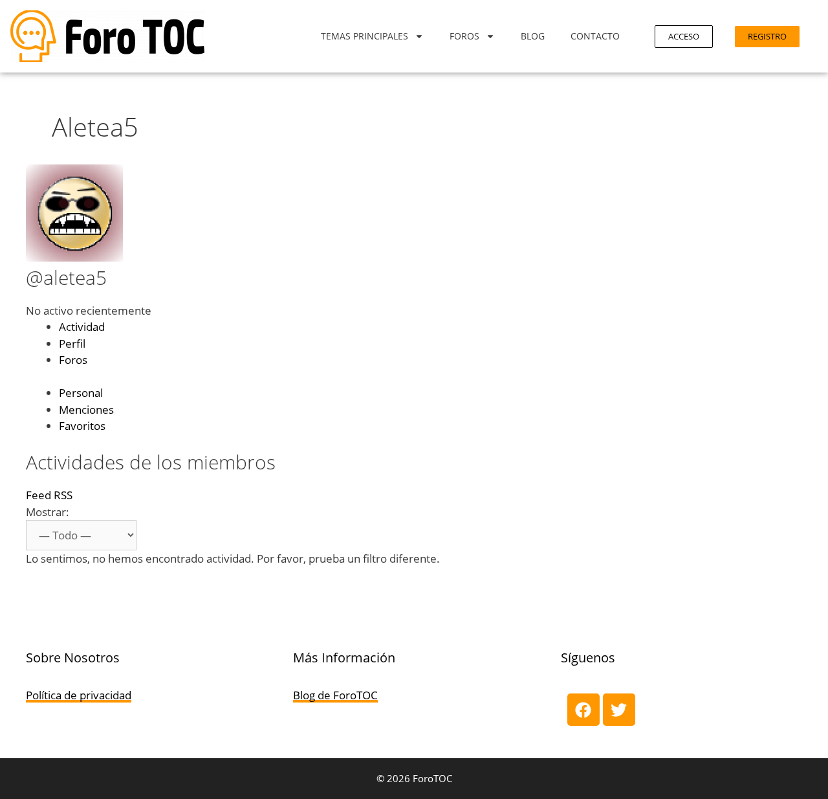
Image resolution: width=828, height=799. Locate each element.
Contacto (595, 36)
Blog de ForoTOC (335, 695)
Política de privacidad (78, 695)
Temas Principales (364, 36)
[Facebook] (583, 709)
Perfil (72, 343)
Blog (533, 36)
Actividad (82, 326)
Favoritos (82, 425)
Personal (81, 392)
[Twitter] (619, 709)
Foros (464, 36)
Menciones (86, 409)
